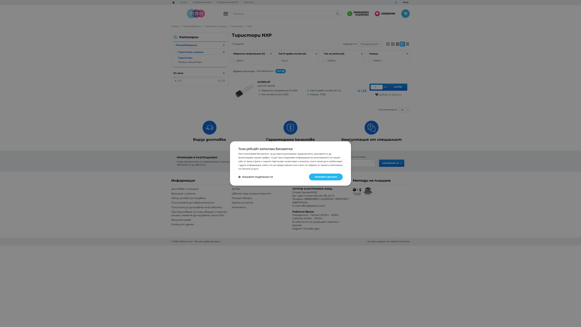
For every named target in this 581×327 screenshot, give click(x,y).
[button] (255, 177)
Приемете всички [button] (326, 176)
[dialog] (290, 163)
